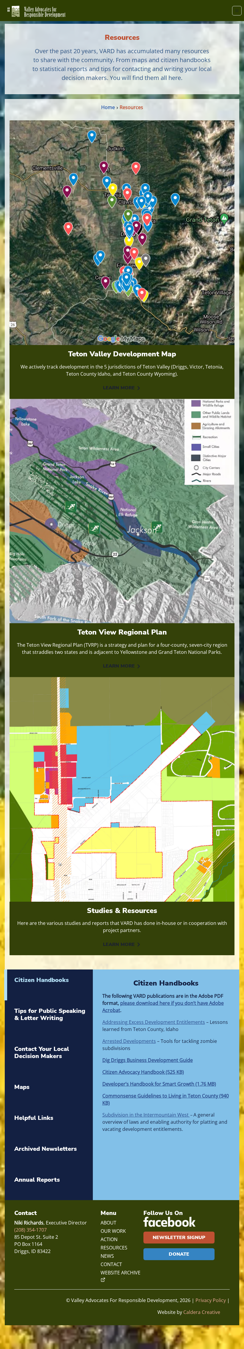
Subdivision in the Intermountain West (146, 1115)
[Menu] (237, 10)
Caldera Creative (201, 1312)
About (108, 1222)
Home (108, 107)
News (107, 1256)
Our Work (113, 1231)
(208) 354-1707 (30, 1230)
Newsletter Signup (179, 1237)
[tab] (48, 984)
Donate (179, 1254)
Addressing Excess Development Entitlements (153, 1022)
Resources (131, 107)
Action (109, 1239)
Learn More (119, 388)
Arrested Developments (129, 1041)
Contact (111, 1264)
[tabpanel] (166, 1058)
